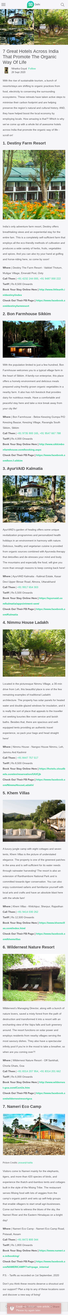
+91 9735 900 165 (27, 433)
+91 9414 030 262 (27, 911)
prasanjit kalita (25, 1162)
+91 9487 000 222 (50, 278)
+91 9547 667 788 (50, 433)
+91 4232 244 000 (27, 278)
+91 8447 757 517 (27, 757)
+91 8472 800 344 (27, 1239)
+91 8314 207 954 (27, 1071)
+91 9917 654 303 (27, 587)
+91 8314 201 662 (50, 1071)
